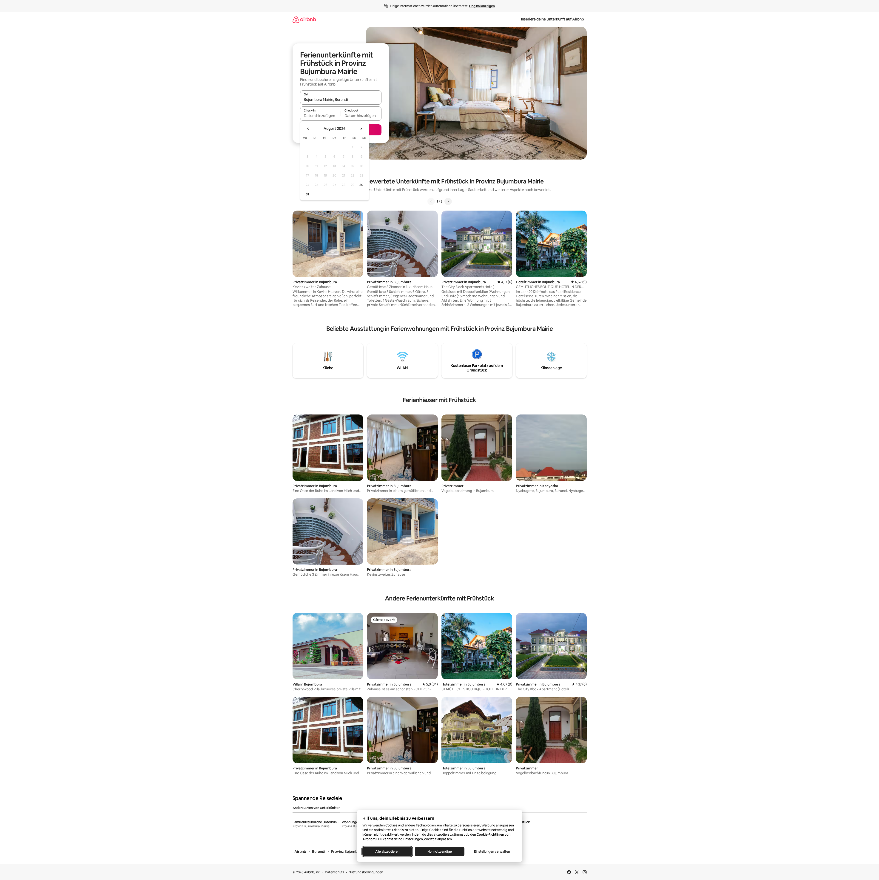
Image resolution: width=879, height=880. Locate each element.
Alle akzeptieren (387, 851)
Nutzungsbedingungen (366, 872)
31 (307, 194)
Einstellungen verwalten (492, 851)
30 (361, 185)
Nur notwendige (439, 851)
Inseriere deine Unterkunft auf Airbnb (552, 19)
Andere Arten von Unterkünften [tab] (316, 808)
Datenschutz (334, 872)
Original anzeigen (482, 6)
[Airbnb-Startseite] (304, 19)
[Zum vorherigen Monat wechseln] (308, 128)
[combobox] (341, 99)
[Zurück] (431, 201)
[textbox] (320, 115)
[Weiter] (448, 201)
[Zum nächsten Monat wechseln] (361, 128)
